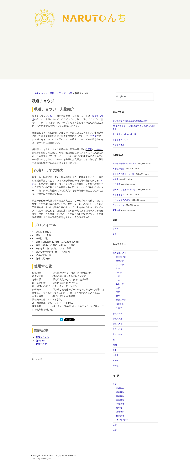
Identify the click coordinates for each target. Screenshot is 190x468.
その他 (119, 308)
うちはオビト (118, 195)
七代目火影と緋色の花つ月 (124, 134)
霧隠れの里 (117, 324)
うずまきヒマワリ (120, 139)
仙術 (115, 430)
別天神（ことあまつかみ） (124, 189)
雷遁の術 (120, 396)
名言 (115, 234)
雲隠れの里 (117, 319)
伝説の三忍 (121, 300)
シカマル (98, 149)
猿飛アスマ (41, 344)
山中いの (40, 340)
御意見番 (120, 304)
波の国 (116, 360)
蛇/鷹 (115, 345)
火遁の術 (120, 388)
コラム (116, 229)
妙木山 (116, 355)
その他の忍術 (122, 419)
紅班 (118, 268)
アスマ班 (68, 93)
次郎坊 (89, 149)
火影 (118, 276)
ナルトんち (37, 93)
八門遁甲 (116, 184)
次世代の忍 (121, 257)
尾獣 (115, 350)
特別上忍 (120, 284)
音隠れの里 (117, 334)
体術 (115, 425)
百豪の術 (116, 210)
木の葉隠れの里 (53, 93)
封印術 (119, 408)
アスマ (93, 136)
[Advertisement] (95, 58)
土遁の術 (120, 400)
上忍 (118, 280)
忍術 (115, 384)
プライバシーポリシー (41, 459)
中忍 (118, 288)
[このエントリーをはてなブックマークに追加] (61, 320)
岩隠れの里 (117, 329)
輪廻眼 (116, 179)
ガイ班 (119, 272)
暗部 (118, 296)
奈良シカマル (42, 337)
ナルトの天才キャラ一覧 (123, 174)
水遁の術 (120, 404)
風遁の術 (120, 392)
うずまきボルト (119, 145)
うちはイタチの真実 (121, 200)
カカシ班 (120, 261)
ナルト (51, 116)
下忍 (118, 292)
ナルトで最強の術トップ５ (124, 163)
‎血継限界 (120, 412)
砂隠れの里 (117, 313)
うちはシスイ (118, 205)
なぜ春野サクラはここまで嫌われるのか (130, 121)
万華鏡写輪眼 (118, 169)
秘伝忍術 (120, 416)
